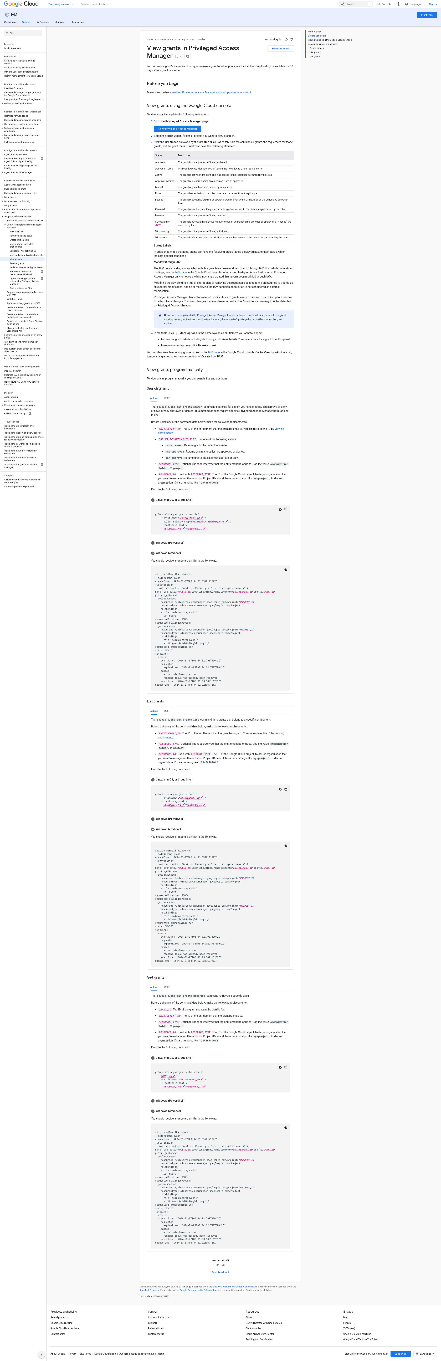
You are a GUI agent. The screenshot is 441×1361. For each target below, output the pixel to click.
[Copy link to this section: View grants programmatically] (206, 370)
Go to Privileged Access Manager (177, 128)
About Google (57, 1353)
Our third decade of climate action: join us (141, 1353)
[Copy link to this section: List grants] (167, 702)
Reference (43, 22)
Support (152, 1323)
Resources (77, 22)
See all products (59, 1317)
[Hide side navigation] (41, 1354)
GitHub (249, 1317)
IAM (14, 15)
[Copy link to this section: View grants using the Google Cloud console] (234, 106)
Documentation (165, 39)
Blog (345, 1317)
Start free (427, 14)
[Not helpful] (291, 39)
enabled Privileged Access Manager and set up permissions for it (211, 92)
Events (347, 1323)
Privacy (72, 1353)
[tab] (154, 398)
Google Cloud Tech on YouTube (360, 1339)
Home (150, 39)
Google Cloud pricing (61, 1323)
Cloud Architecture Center (260, 1334)
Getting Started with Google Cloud (264, 1323)
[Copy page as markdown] (187, 56)
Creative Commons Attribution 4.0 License (233, 1286)
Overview (10, 22)
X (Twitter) (349, 1328)
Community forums (159, 1317)
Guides (26, 22)
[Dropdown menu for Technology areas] (73, 4)
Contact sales (57, 1334)
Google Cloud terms (105, 1353)
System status (156, 1334)
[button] (22, 103)
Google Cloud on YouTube (357, 1334)
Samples (60, 22)
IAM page (181, 272)
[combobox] (356, 4)
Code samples (253, 1328)
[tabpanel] (220, 548)
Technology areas (58, 4)
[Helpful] (286, 39)
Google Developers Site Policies (196, 1290)
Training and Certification (259, 1339)
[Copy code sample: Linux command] (286, 509)
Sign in (433, 4)
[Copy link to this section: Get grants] (167, 978)
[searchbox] (23, 33)
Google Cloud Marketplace (64, 1328)
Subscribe (401, 1353)
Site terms (85, 1353)
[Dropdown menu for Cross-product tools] (109, 4)
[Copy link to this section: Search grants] (172, 389)
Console (386, 4)
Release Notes (156, 1328)
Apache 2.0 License (149, 1290)
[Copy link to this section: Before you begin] (182, 84)
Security (181, 39)
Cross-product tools (92, 4)
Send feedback (281, 48)
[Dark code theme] (280, 509)
